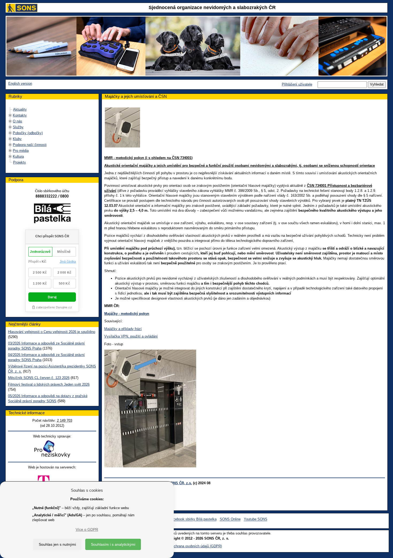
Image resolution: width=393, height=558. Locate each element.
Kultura (18, 156)
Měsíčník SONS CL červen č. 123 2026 (39, 378)
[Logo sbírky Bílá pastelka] (52, 214)
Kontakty (20, 115)
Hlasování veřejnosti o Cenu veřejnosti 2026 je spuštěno (51, 332)
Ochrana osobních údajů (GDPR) (196, 546)
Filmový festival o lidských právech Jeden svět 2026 (49, 384)
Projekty (19, 162)
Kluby (17, 139)
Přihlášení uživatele (297, 84)
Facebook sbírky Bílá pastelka (193, 519)
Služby (18, 127)
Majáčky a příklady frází (123, 329)
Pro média (21, 151)
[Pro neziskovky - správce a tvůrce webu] (52, 449)
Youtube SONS (255, 519)
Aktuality (20, 109)
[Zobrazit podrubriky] (10, 115)
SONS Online (230, 519)
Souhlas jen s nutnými (57, 544)
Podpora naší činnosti (30, 145)
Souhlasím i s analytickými (113, 544)
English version (20, 84)
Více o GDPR (87, 529)
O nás (17, 121)
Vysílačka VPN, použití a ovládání (131, 336)
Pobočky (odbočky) (28, 133)
